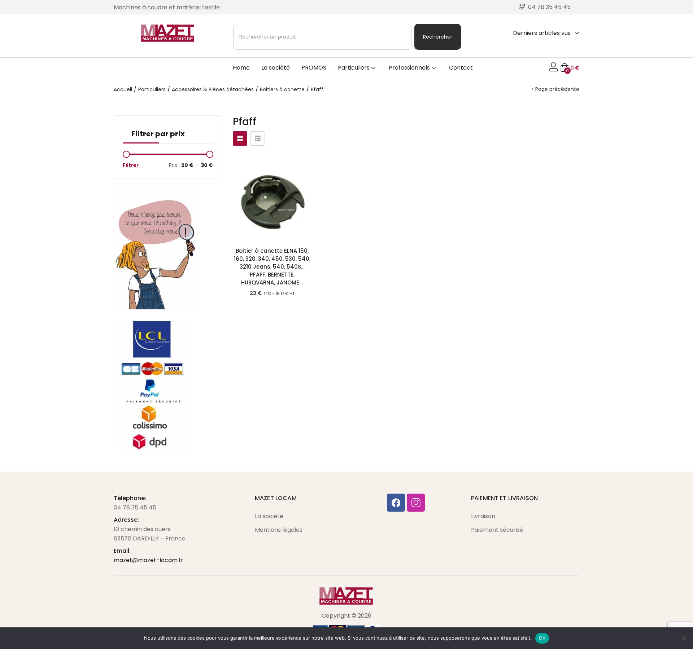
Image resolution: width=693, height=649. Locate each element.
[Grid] (240, 138)
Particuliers (354, 67)
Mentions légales (278, 530)
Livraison (483, 516)
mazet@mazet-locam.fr (148, 560)
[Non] (684, 638)
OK (542, 638)
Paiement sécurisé (497, 530)
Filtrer (131, 165)
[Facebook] (396, 503)
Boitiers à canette (282, 89)
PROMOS (313, 67)
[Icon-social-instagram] (416, 503)
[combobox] (322, 37)
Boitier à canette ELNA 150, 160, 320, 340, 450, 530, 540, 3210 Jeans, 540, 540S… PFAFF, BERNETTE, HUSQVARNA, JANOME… (272, 266)
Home (241, 67)
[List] (257, 138)
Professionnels (410, 67)
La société (275, 67)
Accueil (123, 89)
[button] (569, 68)
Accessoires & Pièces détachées (213, 89)
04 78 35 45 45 (135, 507)
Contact (461, 67)
